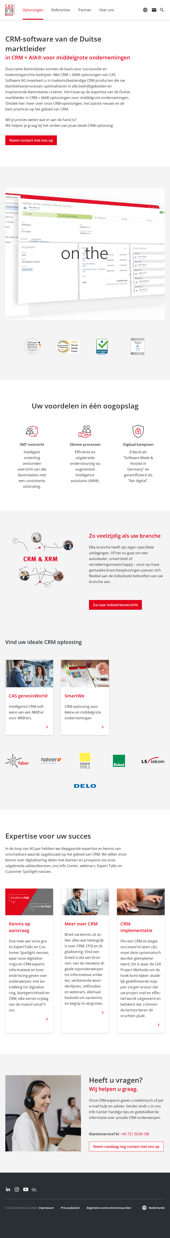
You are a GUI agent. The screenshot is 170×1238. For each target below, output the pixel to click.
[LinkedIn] (8, 1189)
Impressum (46, 1208)
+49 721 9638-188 (134, 1134)
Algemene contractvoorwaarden (109, 1208)
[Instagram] (16, 1189)
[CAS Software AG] (10, 9)
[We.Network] (34, 1189)
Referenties (60, 10)
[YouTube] (25, 1189)
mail (154, 10)
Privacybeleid (70, 1208)
